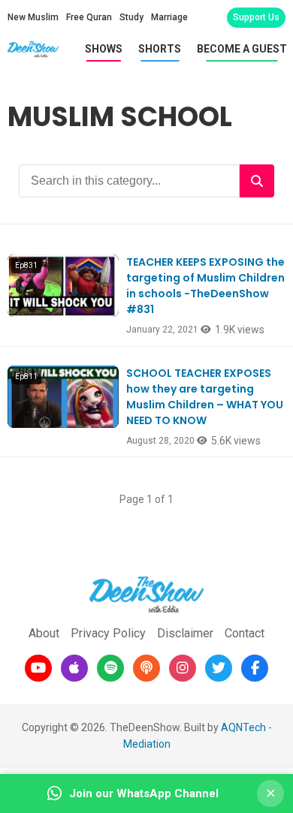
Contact (244, 633)
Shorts (159, 49)
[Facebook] (254, 668)
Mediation (147, 744)
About (44, 633)
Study (131, 17)
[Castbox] (146, 668)
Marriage (169, 17)
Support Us (256, 17)
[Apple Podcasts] (74, 668)
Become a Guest (242, 49)
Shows (103, 49)
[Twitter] (218, 668)
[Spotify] (110, 668)
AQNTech (243, 727)
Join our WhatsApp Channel (144, 793)
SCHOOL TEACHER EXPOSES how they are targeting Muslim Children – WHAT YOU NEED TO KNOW (204, 397)
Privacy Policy (108, 633)
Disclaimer (185, 633)
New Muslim (33, 17)
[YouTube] (38, 668)
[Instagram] (182, 668)
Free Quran (89, 17)
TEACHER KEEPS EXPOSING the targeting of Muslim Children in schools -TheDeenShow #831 (205, 285)
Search (257, 180)
